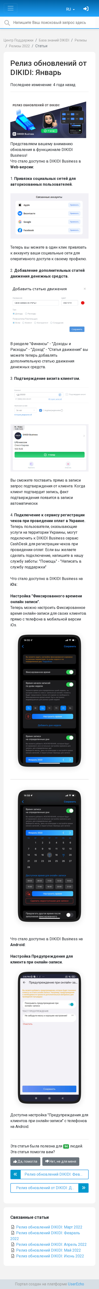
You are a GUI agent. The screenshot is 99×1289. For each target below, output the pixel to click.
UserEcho (76, 1284)
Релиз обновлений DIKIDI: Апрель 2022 (51, 1244)
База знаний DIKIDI (54, 40)
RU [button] (69, 9)
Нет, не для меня (62, 1161)
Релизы (81, 40)
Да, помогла (27, 1161)
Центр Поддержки (18, 40)
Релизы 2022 (19, 46)
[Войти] (86, 9)
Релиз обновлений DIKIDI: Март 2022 (48, 1227)
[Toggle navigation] (10, 8)
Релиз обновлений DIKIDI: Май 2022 (48, 1250)
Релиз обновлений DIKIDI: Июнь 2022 (49, 1256)
